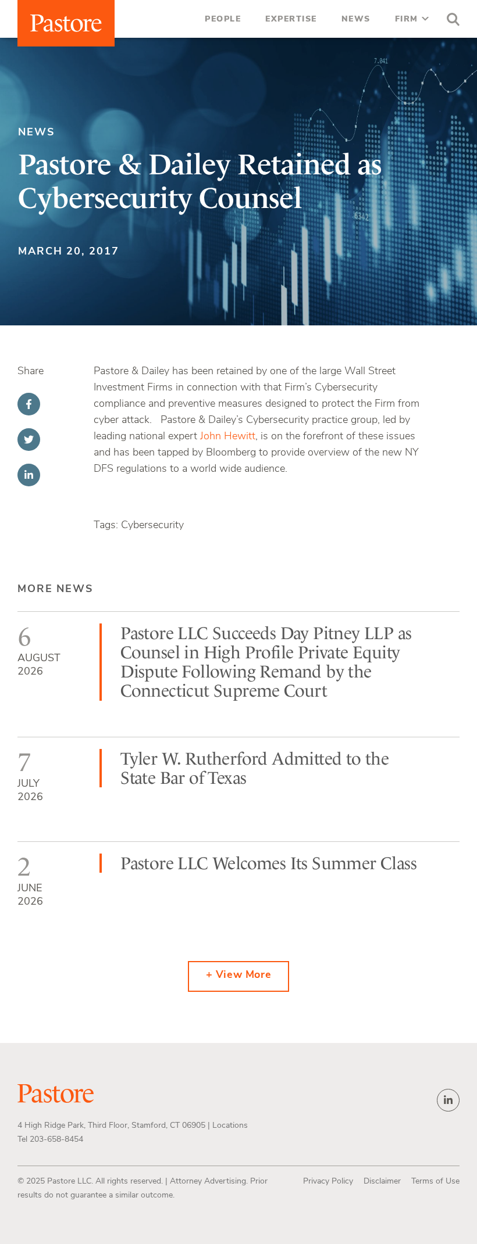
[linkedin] (448, 1100)
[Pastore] (66, 23)
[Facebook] (28, 404)
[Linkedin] (28, 475)
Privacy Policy (328, 1181)
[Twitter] (28, 439)
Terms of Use (435, 1181)
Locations (230, 1125)
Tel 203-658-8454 (50, 1139)
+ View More (239, 975)
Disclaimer (382, 1181)
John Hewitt (227, 437)
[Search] (450, 21)
